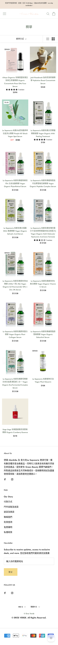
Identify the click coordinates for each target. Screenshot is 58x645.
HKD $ (20, 607)
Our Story (8, 496)
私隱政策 (8, 532)
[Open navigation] (4, 13)
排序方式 (20, 38)
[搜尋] (48, 13)
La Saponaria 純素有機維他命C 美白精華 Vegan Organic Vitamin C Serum (43, 284)
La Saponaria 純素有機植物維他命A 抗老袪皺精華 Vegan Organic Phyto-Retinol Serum (15, 183)
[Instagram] (12, 479)
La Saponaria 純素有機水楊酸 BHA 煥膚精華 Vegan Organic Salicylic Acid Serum (15, 231)
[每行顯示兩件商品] (53, 38)
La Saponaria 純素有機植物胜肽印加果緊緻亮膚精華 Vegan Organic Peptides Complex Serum (43, 183)
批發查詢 (8, 521)
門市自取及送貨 (11, 506)
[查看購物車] (53, 13)
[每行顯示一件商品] (47, 38)
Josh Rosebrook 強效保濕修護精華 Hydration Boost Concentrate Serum (43, 80)
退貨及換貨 (9, 511)
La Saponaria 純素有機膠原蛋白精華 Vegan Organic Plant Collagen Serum (15, 334)
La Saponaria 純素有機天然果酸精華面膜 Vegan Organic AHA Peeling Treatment (43, 133)
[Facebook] (5, 479)
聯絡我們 (8, 516)
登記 (11, 572)
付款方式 (8, 501)
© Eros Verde (29, 613)
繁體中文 (34, 607)
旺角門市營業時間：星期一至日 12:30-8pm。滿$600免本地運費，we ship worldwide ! (29, 4)
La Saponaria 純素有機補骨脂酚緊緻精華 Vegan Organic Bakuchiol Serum (43, 334)
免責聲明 (8, 527)
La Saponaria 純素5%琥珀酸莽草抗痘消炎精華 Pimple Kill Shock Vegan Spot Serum (15, 133)
